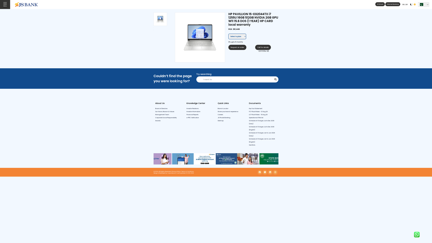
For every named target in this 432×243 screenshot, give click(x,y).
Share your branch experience (228, 111)
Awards (158, 121)
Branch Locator (223, 108)
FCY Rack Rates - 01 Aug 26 (258, 111)
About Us (160, 103)
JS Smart (380, 4)
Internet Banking (393, 4)
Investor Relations (193, 108)
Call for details (263, 47)
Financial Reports (192, 115)
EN (403, 4)
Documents (255, 103)
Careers (220, 115)
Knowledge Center (196, 103)
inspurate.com (172, 173)
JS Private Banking (224, 118)
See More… (252, 145)
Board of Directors (161, 108)
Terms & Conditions (187, 171)
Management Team (162, 115)
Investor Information (193, 111)
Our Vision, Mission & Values (164, 111)
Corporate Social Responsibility (166, 118)
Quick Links (223, 103)
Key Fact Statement (255, 108)
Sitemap (221, 121)
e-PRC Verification (193, 118)
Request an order (237, 47)
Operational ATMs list (256, 118)
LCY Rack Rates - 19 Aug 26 (258, 115)
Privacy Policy (176, 171)
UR (407, 4)
